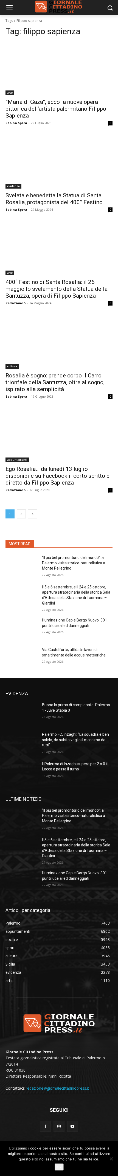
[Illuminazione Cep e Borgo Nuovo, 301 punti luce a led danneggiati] (21, 629)
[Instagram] (59, 1126)
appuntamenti (17, 460)
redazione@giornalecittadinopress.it (57, 1088)
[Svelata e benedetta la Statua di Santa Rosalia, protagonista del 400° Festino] (59, 162)
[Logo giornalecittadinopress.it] (59, 1023)
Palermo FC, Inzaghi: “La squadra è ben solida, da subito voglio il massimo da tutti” (75, 739)
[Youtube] (72, 1126)
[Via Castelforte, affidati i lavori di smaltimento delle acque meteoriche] (21, 658)
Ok (59, 1167)
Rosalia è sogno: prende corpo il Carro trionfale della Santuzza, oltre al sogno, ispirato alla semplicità (55, 382)
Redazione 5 (15, 303)
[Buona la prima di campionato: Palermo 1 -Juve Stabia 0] (21, 713)
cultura (12, 366)
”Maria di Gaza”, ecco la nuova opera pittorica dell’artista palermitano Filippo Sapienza (55, 109)
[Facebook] (45, 1126)
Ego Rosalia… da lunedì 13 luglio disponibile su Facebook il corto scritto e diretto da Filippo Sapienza (57, 476)
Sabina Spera (16, 123)
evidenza (13, 186)
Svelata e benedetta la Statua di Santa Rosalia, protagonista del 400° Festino (54, 199)
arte (10, 93)
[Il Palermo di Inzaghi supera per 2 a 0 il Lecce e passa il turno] (21, 772)
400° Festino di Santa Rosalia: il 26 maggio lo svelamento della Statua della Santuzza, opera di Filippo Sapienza (56, 289)
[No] (111, 1159)
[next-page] (32, 513)
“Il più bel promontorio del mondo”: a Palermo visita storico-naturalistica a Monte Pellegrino (73, 562)
